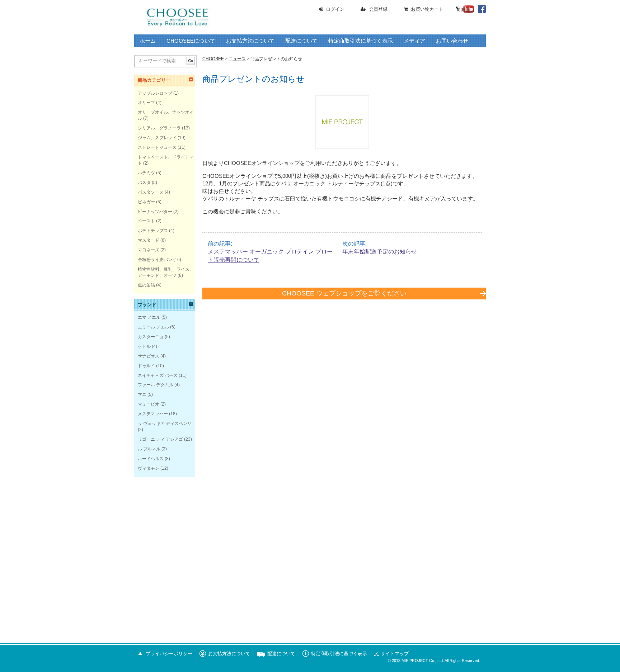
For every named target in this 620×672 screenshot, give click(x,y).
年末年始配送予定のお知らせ (379, 252)
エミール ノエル (153, 327)
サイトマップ (395, 653)
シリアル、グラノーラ (159, 128)
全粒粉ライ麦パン (155, 259)
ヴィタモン (148, 468)
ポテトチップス (153, 230)
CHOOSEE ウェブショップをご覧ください (344, 293)
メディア (414, 41)
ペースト (146, 220)
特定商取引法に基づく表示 (360, 41)
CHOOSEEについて (190, 41)
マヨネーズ (148, 249)
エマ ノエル (149, 317)
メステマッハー (153, 413)
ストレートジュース (157, 147)
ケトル (144, 346)
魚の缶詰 (146, 285)
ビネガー (146, 201)
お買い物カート (427, 9)
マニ (142, 394)
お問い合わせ (452, 41)
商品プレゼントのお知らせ (253, 79)
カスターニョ (151, 336)
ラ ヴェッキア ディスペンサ (165, 423)
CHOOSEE (213, 58)
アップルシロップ (155, 93)
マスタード (148, 240)
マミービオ (148, 404)
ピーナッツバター (155, 211)
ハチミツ (146, 172)
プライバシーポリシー (169, 653)
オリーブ (146, 102)
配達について (301, 41)
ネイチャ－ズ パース (158, 375)
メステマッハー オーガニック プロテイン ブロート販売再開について (270, 255)
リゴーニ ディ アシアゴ (160, 439)
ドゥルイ (146, 365)
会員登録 (378, 9)
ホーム (148, 41)
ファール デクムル (155, 384)
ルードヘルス (151, 458)
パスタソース (151, 192)
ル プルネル (149, 448)
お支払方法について (250, 41)
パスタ (144, 182)
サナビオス (148, 356)
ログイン (335, 9)
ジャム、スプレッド (157, 137)
